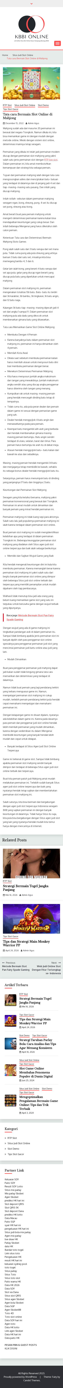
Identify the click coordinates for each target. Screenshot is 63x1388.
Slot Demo (43, 105)
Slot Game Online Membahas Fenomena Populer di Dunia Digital (36, 1072)
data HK (9, 1246)
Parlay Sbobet (12, 1242)
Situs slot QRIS (13, 1295)
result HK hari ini (13, 1260)
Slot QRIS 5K (12, 1207)
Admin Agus (33, 123)
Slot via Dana (12, 1292)
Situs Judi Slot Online (25, 105)
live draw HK (11, 1239)
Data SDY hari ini (13, 1320)
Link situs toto (12, 1253)
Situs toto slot (12, 1278)
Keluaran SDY (12, 1179)
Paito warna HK (13, 1281)
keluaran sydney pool (16, 1263)
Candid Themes (31, 1380)
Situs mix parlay (13, 1189)
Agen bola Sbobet (14, 1302)
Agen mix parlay (13, 1235)
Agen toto (10, 1323)
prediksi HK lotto (14, 1214)
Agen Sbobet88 (13, 1309)
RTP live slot (50, 159)
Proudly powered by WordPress (21, 1376)
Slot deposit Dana (14, 1211)
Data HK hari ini (13, 1334)
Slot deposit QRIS (14, 1204)
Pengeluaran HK (13, 1256)
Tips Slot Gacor (10, 109)
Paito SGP (10, 1221)
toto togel (10, 1267)
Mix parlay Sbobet (14, 1193)
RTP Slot (7, 105)
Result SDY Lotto (14, 1186)
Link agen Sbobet (14, 1330)
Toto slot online (13, 1316)
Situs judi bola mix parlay (18, 1232)
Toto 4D (9, 1313)
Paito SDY (10, 1182)
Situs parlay (11, 1271)
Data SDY (10, 1288)
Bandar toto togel (14, 1249)
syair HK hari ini (13, 1225)
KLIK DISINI (11, 1348)
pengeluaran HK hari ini (17, 1228)
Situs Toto (10, 1274)
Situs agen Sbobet (14, 1299)
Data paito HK (12, 1337)
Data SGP (10, 1306)
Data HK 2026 (12, 1285)
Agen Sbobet (11, 1197)
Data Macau (11, 1218)
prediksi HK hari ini (14, 1200)
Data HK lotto (12, 1327)
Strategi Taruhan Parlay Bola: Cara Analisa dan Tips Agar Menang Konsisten (37, 1044)
